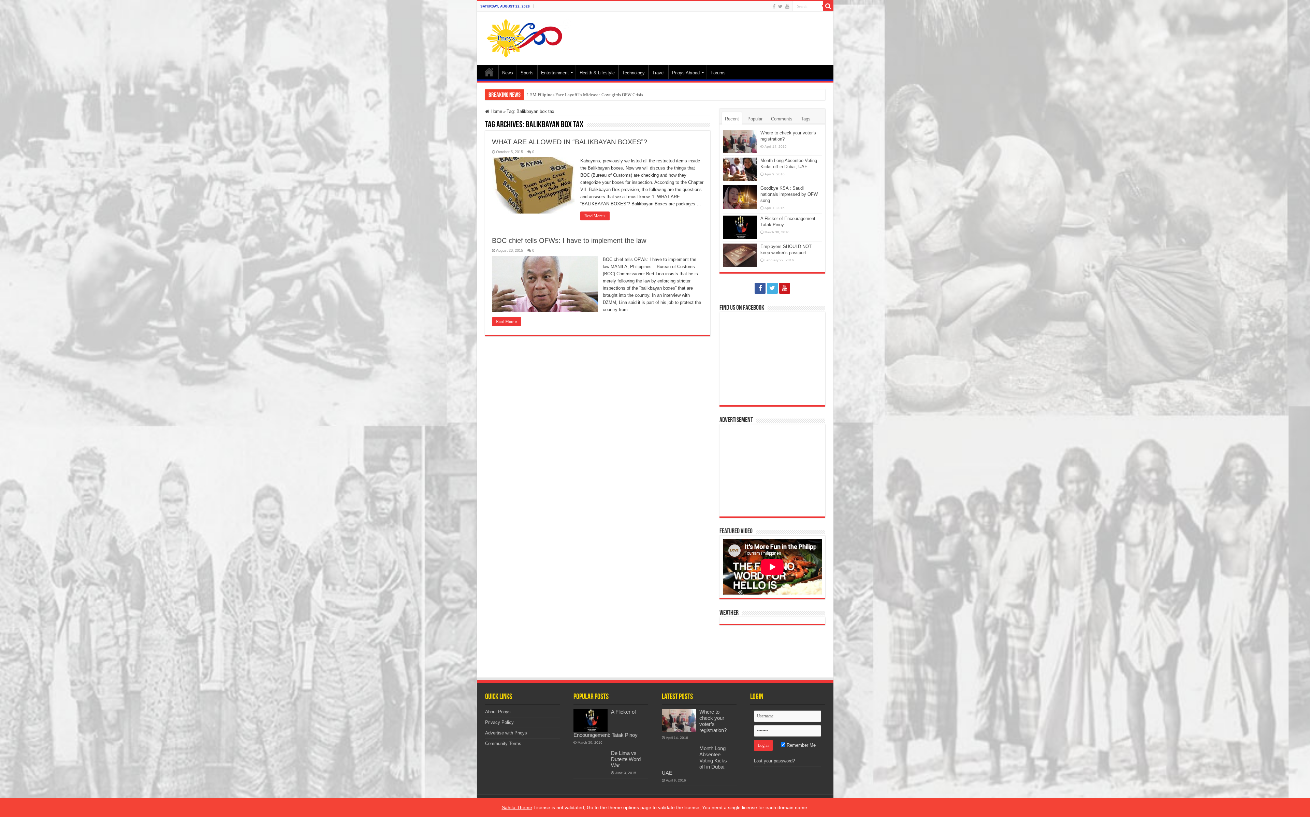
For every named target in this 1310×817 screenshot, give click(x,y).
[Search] (828, 6)
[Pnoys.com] (529, 37)
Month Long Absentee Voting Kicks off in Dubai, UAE (577, 94)
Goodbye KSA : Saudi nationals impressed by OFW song (789, 194)
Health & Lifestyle (597, 72)
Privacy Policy (499, 722)
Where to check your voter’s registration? (713, 721)
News (507, 72)
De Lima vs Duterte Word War (626, 759)
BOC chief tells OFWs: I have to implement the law (569, 240)
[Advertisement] (704, 33)
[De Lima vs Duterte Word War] (590, 761)
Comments (781, 118)
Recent (732, 118)
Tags (806, 118)
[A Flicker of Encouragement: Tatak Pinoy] (590, 720)
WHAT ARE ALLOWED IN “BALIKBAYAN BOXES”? (569, 142)
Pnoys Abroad (686, 72)
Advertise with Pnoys (506, 732)
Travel (658, 72)
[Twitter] (780, 6)
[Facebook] (774, 6)
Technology (633, 72)
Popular (754, 118)
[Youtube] (787, 6)
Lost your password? (774, 760)
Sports (527, 72)
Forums (718, 72)
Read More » (595, 216)
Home (489, 72)
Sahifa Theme (517, 807)
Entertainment (555, 72)
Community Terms (503, 743)
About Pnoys (498, 711)
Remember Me (800, 745)
